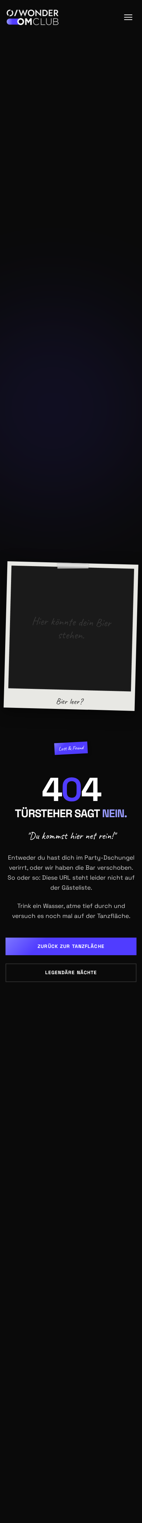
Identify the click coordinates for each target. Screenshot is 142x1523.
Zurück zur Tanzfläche (71, 946)
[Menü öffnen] (128, 17)
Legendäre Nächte (71, 972)
